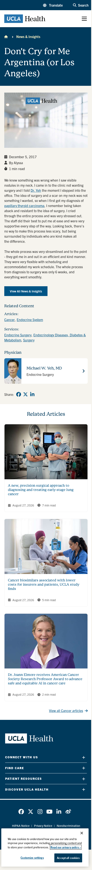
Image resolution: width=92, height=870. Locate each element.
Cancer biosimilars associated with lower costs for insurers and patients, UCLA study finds (43, 584)
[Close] (81, 833)
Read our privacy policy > (65, 847)
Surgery (28, 340)
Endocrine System (30, 319)
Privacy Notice (43, 826)
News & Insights (28, 36)
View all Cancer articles (66, 710)
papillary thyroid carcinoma (24, 205)
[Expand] (83, 757)
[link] (19, 394)
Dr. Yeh (36, 190)
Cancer (9, 319)
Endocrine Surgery (17, 335)
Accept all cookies (68, 858)
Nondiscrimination (68, 826)
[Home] (6, 36)
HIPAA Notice (21, 826)
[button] (53, 5)
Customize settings (32, 857)
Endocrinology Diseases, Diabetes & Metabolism (45, 337)
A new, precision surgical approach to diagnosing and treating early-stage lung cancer (41, 490)
